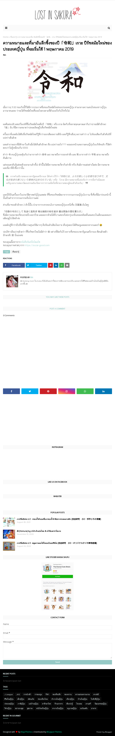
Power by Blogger (104, 732)
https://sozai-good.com (37, 245)
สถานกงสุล (19, 708)
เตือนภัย (31, 699)
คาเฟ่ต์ (96, 694)
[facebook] (11, 391)
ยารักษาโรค (46, 704)
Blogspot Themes (54, 732)
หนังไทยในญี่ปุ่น (42, 708)
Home (5, 37)
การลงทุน (38, 694)
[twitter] (29, 391)
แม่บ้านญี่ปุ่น (33, 704)
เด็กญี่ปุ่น (20, 699)
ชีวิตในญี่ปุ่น (8, 699)
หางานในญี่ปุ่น (57, 708)
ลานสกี (88, 704)
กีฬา (47, 694)
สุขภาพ (29, 708)
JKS (18, 694)
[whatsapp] (85, 391)
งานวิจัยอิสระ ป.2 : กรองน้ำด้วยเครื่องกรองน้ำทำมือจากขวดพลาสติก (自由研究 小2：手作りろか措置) (59, 519)
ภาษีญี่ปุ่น (21, 704)
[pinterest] (48, 391)
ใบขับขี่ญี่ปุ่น (95, 699)
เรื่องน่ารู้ (13, 37)
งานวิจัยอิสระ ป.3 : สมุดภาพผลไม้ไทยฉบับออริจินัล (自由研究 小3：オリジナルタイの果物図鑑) (57, 543)
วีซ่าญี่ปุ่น (7, 708)
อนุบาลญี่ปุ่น (72, 708)
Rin (4, 55)
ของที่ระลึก (57, 694)
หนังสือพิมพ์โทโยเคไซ (30, 242)
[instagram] (66, 391)
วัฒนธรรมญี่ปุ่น (100, 704)
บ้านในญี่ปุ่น (82, 699)
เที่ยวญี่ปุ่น (70, 699)
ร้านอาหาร (59, 704)
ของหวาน (68, 694)
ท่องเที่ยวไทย (43, 699)
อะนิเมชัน (83, 708)
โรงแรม (79, 704)
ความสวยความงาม (82, 694)
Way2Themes (26, 732)
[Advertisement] (57, 420)
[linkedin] (103, 391)
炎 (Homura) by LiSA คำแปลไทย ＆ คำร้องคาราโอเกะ (39, 531)
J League (8, 694)
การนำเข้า (27, 694)
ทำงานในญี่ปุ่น (57, 699)
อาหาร (93, 708)
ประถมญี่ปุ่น (9, 704)
